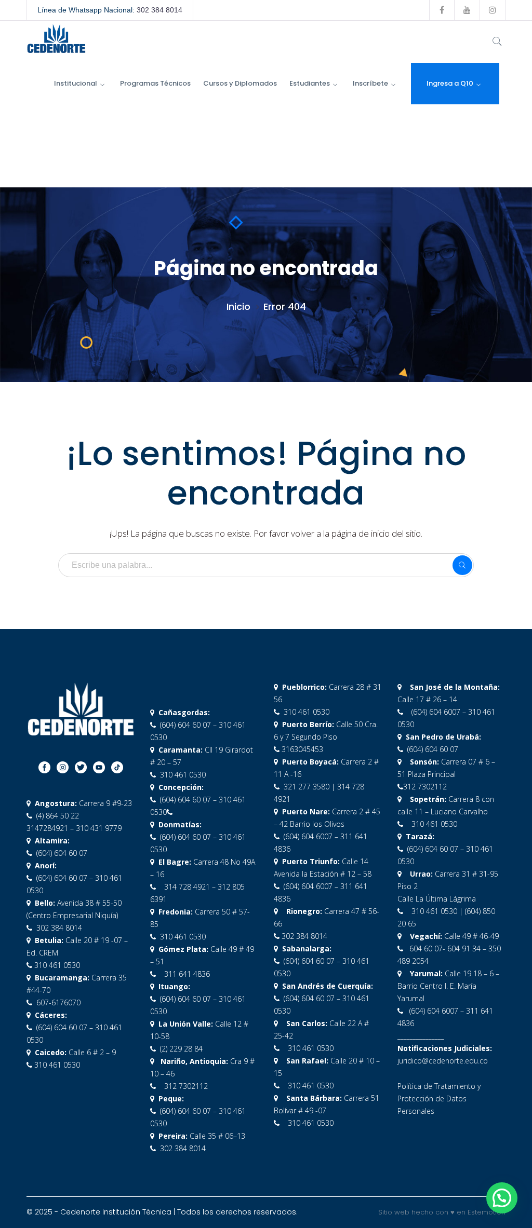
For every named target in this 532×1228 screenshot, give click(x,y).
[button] (501, 1197)
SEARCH (462, 565)
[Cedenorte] (56, 38)
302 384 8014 (159, 10)
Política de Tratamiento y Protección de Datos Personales (439, 1098)
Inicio (238, 306)
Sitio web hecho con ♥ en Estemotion (442, 1212)
